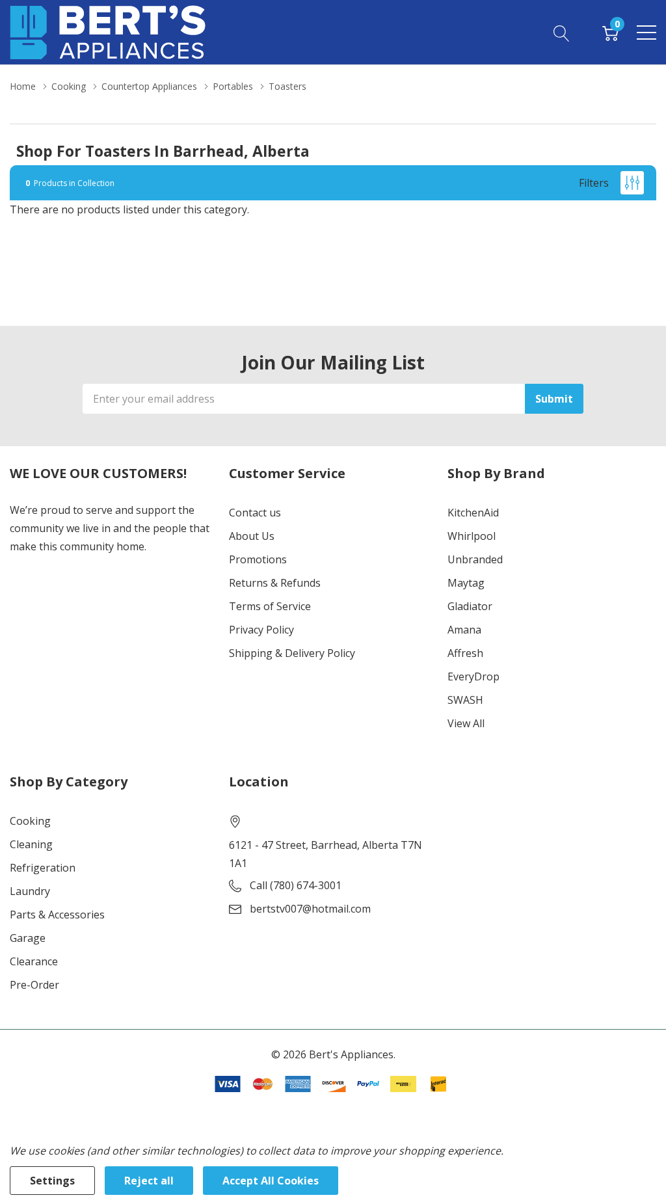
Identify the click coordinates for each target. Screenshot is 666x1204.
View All (466, 723)
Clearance (34, 961)
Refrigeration (42, 868)
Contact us (255, 512)
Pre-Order (34, 985)
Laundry (30, 891)
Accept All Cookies (270, 1180)
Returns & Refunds (275, 583)
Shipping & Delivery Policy (292, 653)
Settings (52, 1180)
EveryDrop (473, 676)
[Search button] (561, 32)
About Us (251, 536)
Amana (464, 629)
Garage (28, 938)
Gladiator (469, 606)
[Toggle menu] (646, 32)
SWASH (465, 700)
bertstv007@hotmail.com (310, 909)
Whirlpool (471, 536)
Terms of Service (270, 606)
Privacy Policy (261, 629)
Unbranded (475, 559)
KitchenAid (473, 512)
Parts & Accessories (57, 914)
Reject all (149, 1180)
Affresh (465, 653)
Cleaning (31, 844)
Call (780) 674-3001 (295, 885)
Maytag (466, 583)
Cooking (30, 821)
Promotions (258, 559)
